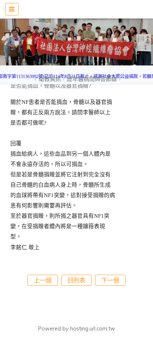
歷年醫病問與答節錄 (92, 78)
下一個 (110, 280)
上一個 (43, 280)
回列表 (76, 280)
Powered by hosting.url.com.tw (76, 328)
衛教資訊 (50, 78)
